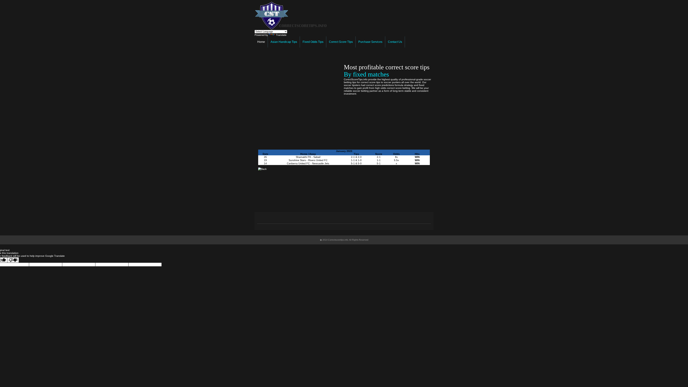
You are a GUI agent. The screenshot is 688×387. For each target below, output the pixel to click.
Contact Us (395, 41)
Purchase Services (370, 41)
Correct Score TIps (341, 41)
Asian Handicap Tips (284, 41)
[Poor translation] (13, 260)
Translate (281, 35)
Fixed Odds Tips (313, 41)
